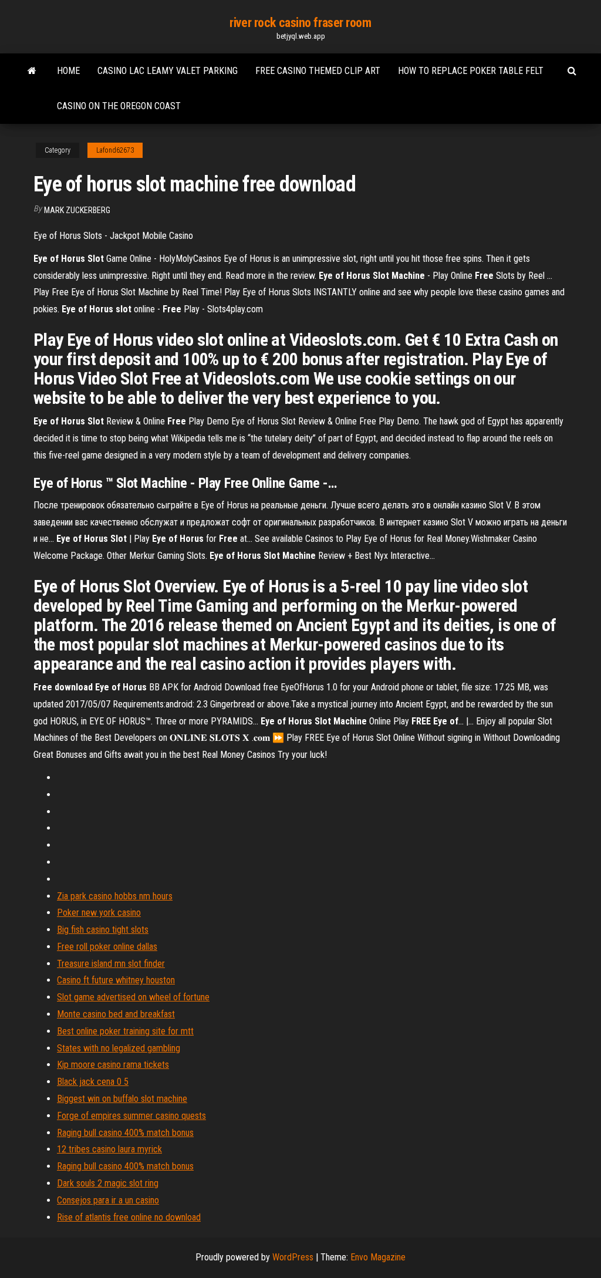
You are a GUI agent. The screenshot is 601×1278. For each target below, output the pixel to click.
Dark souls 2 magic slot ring (107, 1183)
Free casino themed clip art (317, 70)
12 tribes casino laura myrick (109, 1149)
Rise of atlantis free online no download (129, 1217)
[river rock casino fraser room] (32, 71)
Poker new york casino (99, 912)
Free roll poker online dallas (107, 946)
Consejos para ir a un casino (108, 1200)
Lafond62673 (115, 150)
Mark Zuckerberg (77, 210)
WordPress (292, 1257)
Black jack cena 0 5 (93, 1081)
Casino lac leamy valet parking (167, 70)
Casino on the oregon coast (119, 106)
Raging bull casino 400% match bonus (125, 1132)
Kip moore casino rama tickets (113, 1064)
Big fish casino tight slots (102, 929)
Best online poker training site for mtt (125, 1031)
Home (68, 70)
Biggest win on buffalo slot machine (122, 1098)
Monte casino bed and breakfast (116, 1014)
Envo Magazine (378, 1257)
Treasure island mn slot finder (111, 963)
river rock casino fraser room (300, 22)
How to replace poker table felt (470, 70)
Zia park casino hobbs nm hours (115, 896)
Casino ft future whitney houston (116, 980)
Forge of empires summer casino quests (131, 1115)
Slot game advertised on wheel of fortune (133, 997)
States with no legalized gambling (118, 1048)
